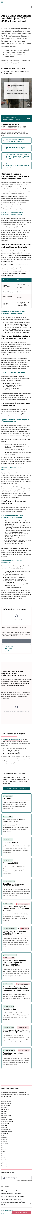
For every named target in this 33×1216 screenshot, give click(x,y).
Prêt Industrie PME (10, 863)
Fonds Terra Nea (9, 1009)
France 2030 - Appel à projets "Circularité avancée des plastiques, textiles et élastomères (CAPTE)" (14, 963)
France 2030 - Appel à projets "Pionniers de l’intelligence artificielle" (14, 933)
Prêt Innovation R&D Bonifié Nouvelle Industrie (14, 820)
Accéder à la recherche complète (24, 1180)
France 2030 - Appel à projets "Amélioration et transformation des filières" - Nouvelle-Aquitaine (16, 988)
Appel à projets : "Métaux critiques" (13, 1054)
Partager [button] (10, 646)
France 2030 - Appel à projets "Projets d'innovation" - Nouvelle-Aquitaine (16, 908)
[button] (31, 7)
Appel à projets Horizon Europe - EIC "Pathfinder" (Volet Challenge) (16, 1031)
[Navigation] (2, 2)
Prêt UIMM (7, 799)
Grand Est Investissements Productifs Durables (13, 885)
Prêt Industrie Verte (10, 842)
